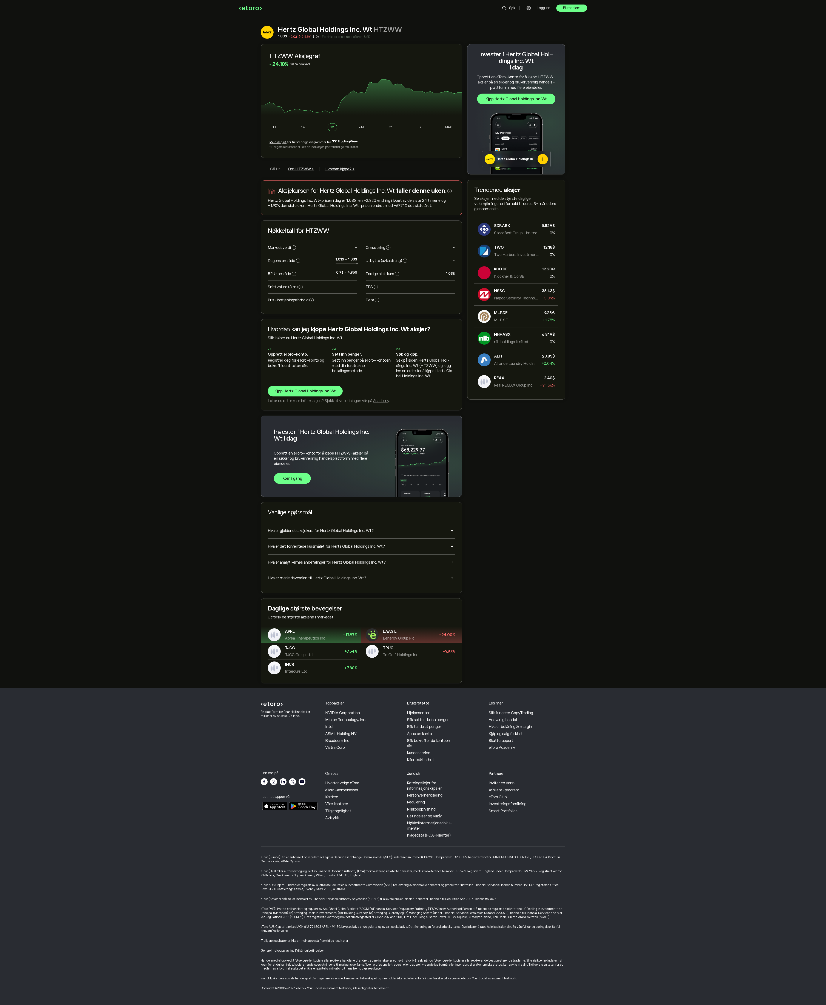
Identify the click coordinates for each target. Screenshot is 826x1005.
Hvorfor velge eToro (342, 783)
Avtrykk (332, 818)
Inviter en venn (502, 783)
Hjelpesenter (418, 713)
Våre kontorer (336, 804)
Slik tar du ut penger (424, 726)
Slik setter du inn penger (428, 720)
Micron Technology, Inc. (345, 720)
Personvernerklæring (424, 795)
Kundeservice (418, 753)
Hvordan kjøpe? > (339, 169)
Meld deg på (278, 142)
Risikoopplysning (421, 809)
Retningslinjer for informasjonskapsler (424, 785)
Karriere (331, 797)
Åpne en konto (419, 734)
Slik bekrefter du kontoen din (428, 743)
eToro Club (498, 797)
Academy (381, 401)
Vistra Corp (335, 747)
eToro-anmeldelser (341, 790)
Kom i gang (292, 478)
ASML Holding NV (341, 734)
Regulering (416, 802)
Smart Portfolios (503, 811)
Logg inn (543, 8)
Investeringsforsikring (507, 804)
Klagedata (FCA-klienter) (429, 835)
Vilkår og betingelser (537, 926)
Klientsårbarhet (420, 760)
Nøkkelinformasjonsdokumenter (429, 825)
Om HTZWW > (301, 169)
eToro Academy (502, 747)
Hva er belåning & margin (510, 726)
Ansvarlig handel (503, 720)
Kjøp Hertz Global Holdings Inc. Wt (516, 99)
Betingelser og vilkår (424, 816)
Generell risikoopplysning (277, 950)
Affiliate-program (504, 790)
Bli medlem (571, 8)
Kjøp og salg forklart (506, 734)
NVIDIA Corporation (342, 713)
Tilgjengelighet (338, 811)
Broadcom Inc (337, 740)
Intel (329, 726)
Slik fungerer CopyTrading (511, 713)
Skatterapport (501, 740)
